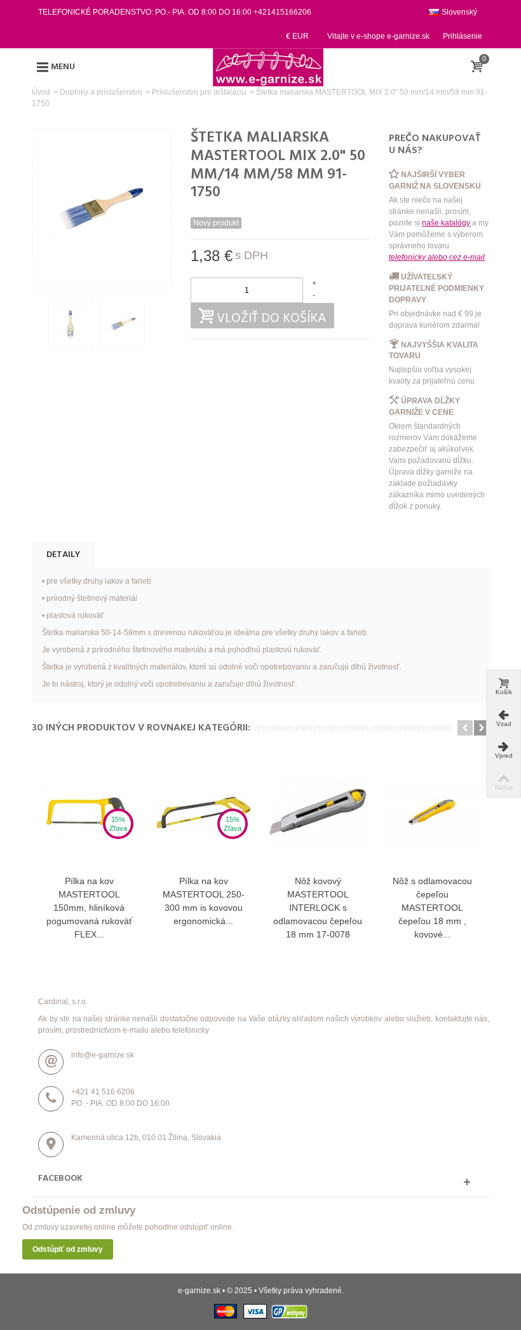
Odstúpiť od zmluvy (67, 1249)
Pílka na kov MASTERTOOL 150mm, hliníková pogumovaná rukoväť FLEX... (89, 907)
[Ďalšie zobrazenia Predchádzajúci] (38, 325)
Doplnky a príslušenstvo (101, 92)
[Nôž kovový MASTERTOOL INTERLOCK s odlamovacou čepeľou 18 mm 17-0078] (318, 812)
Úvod (41, 92)
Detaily (63, 554)
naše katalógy (446, 222)
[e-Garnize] (268, 66)
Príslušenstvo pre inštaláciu (199, 92)
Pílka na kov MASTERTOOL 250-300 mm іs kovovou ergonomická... (204, 901)
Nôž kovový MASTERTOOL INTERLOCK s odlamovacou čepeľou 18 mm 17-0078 (317, 907)
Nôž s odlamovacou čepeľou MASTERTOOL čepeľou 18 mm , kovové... (432, 907)
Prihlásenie (462, 36)
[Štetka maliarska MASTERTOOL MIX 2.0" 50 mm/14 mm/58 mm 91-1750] (70, 324)
